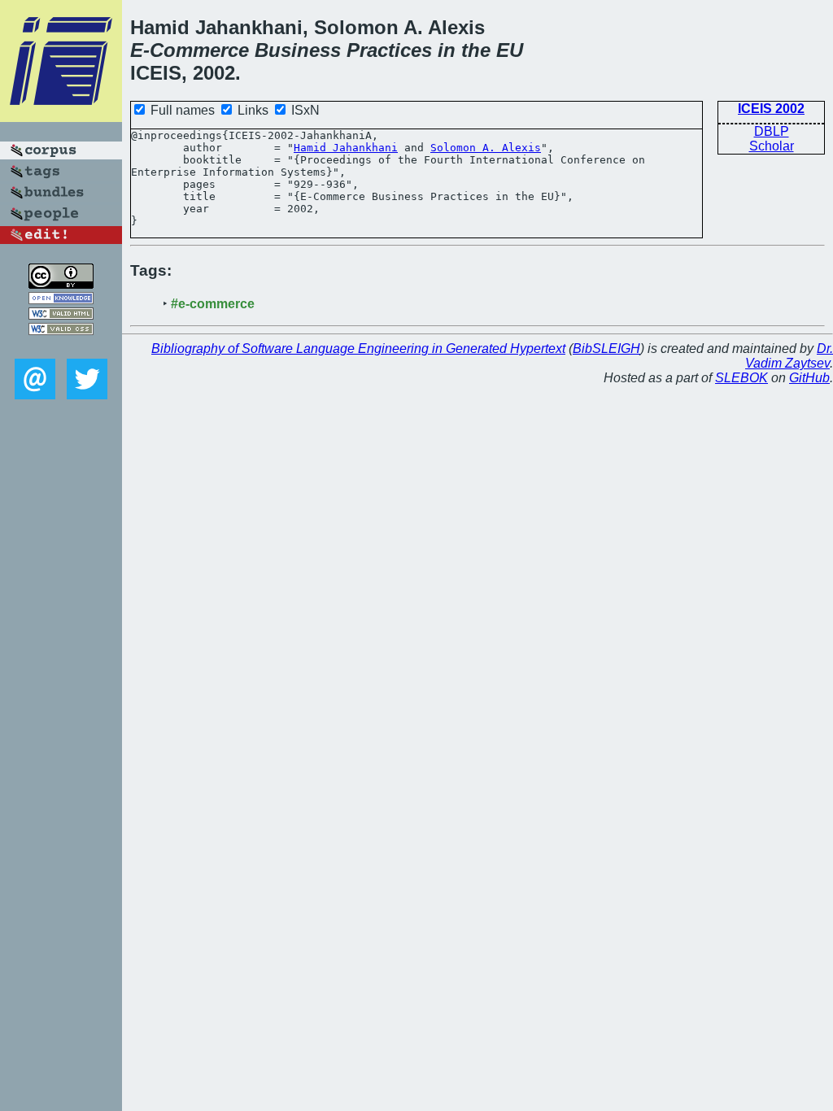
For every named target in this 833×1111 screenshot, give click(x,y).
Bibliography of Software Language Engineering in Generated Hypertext (358, 348)
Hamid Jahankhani (346, 148)
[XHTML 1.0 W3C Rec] (61, 315)
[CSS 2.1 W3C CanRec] (61, 347)
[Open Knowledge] (61, 300)
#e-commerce (213, 304)
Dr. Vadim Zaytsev (789, 356)
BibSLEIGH (606, 348)
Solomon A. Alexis (485, 148)
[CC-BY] (61, 284)
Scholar (771, 146)
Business (298, 50)
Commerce (199, 50)
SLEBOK (741, 378)
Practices (389, 50)
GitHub (809, 378)
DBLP (771, 131)
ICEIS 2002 (771, 108)
